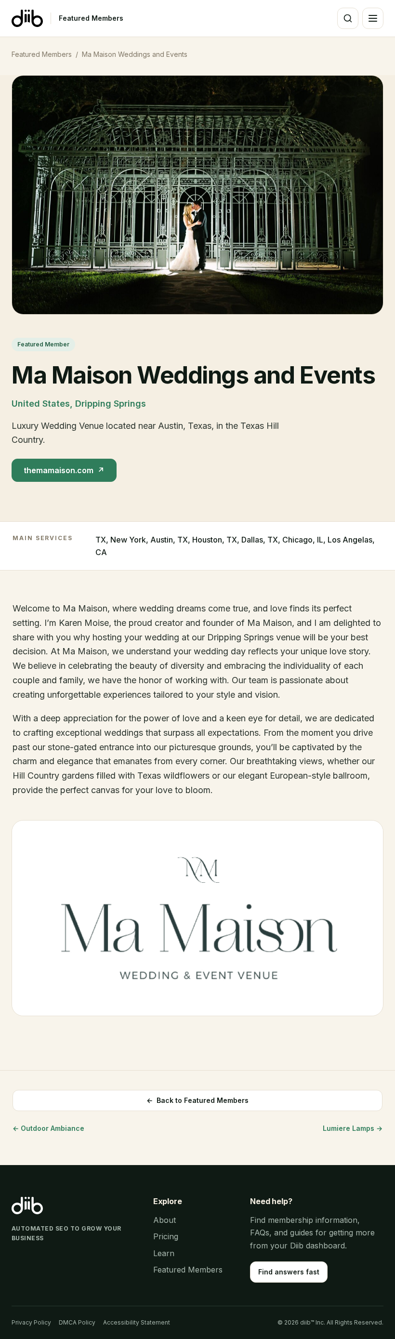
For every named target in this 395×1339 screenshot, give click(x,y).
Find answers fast (288, 1272)
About (164, 1220)
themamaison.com (64, 470)
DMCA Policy (77, 1322)
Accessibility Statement (136, 1322)
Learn (163, 1253)
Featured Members (91, 18)
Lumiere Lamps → (352, 1128)
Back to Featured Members (197, 1100)
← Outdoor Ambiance (48, 1128)
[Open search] (347, 18)
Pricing (165, 1236)
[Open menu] (372, 18)
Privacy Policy (31, 1322)
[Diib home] (27, 18)
